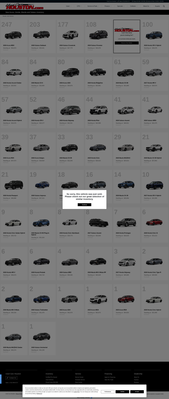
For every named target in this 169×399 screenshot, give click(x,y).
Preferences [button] (39, 393)
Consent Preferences (0, 379)
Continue (84, 204)
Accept (137, 391)
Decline (122, 391)
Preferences (108, 391)
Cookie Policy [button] (76, 391)
